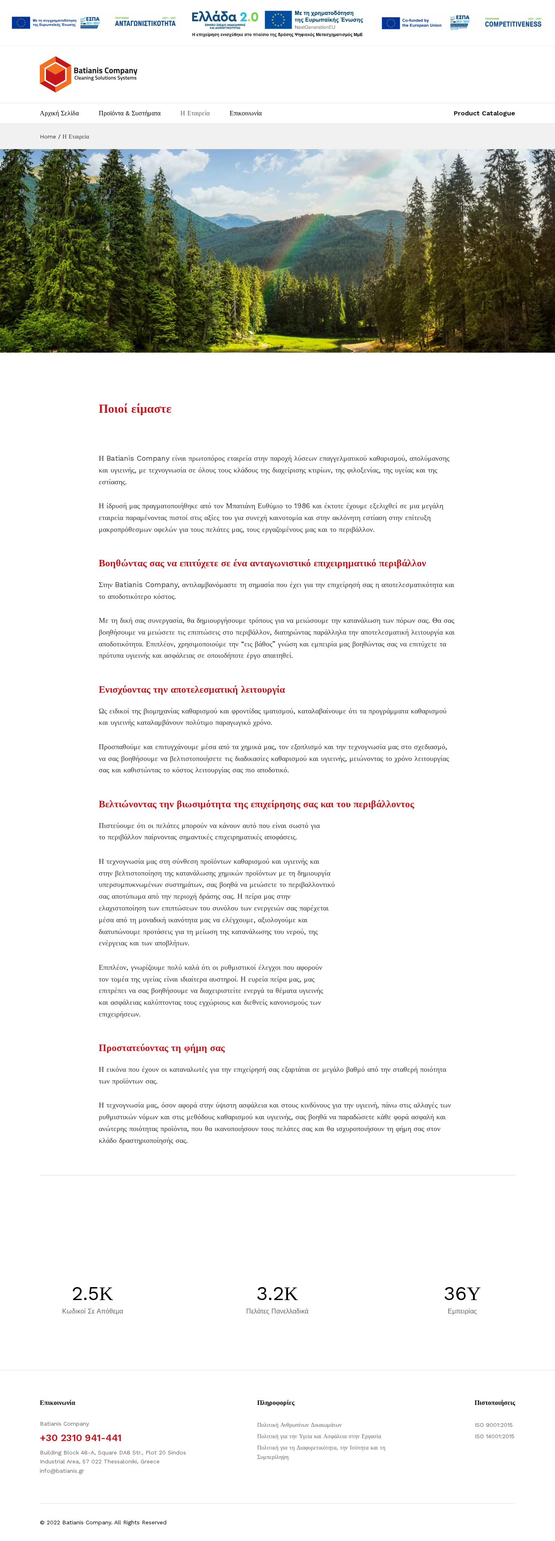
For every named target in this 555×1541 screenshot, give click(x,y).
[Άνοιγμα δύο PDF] (94, 23)
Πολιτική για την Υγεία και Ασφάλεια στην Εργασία (319, 1436)
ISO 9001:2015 (494, 1425)
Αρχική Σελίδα (59, 113)
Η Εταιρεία (195, 113)
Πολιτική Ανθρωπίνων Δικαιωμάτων (299, 1425)
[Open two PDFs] (461, 23)
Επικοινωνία (246, 113)
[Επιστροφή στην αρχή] (543, 1525)
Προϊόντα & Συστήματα (129, 113)
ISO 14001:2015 (494, 1436)
